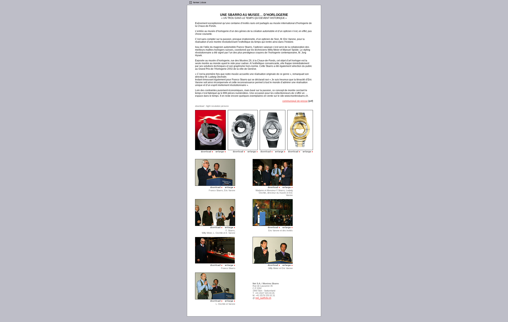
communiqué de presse (295, 101)
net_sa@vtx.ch (263, 298)
